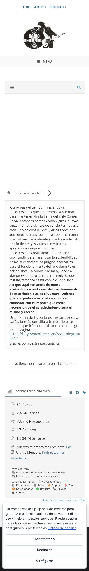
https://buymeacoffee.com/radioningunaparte (44, 335)
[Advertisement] (44, 140)
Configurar (44, 561)
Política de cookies (62, 528)
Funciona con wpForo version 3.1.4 (63, 500)
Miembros (40, 6)
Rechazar (44, 550)
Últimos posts (57, 6)
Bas (69, 447)
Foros (26, 6)
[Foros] (9, 193)
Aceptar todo (44, 539)
